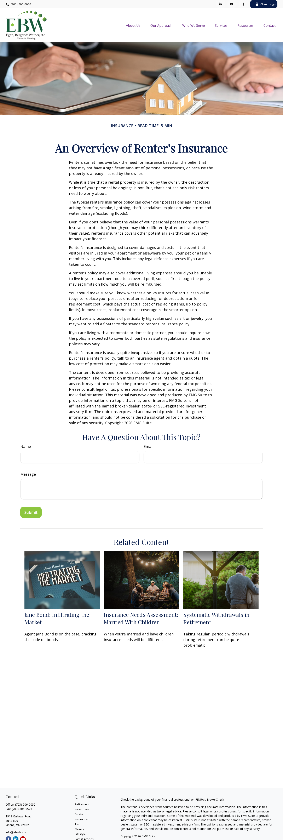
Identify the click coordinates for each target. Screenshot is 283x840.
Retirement (82, 804)
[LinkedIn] (220, 4)
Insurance (81, 819)
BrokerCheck (215, 799)
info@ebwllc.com (17, 832)
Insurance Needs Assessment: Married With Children (141, 618)
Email (148, 446)
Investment (82, 809)
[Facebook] (243, 4)
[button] (133, 25)
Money (79, 829)
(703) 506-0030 (21, 4)
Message (28, 474)
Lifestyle (80, 834)
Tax (77, 824)
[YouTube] (232, 4)
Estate (79, 814)
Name (25, 446)
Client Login (268, 4)
